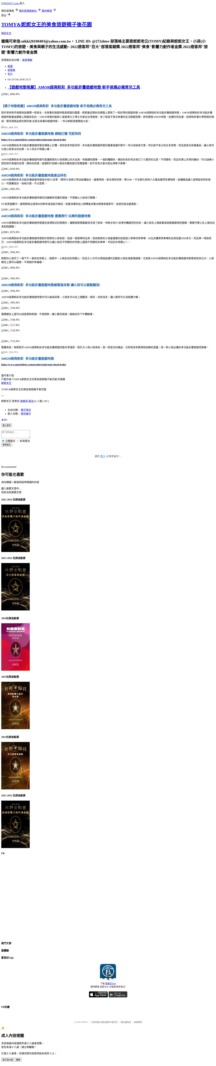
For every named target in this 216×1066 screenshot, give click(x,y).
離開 (18, 1060)
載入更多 (7, 425)
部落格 (11, 70)
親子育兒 (26, 410)
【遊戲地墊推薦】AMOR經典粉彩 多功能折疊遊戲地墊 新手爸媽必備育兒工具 (74, 87)
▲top (4, 419)
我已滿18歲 (8, 1060)
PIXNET (84, 1022)
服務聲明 (138, 1022)
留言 (31, 401)
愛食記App (110, 983)
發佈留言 (7, 445)
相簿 (10, 66)
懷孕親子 (26, 413)
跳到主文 (6, 33)
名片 (10, 74)
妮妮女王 (6, 383)
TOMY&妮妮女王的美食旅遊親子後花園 (46, 24)
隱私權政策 (126, 1022)
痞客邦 (24, 401)
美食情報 (27, 60)
